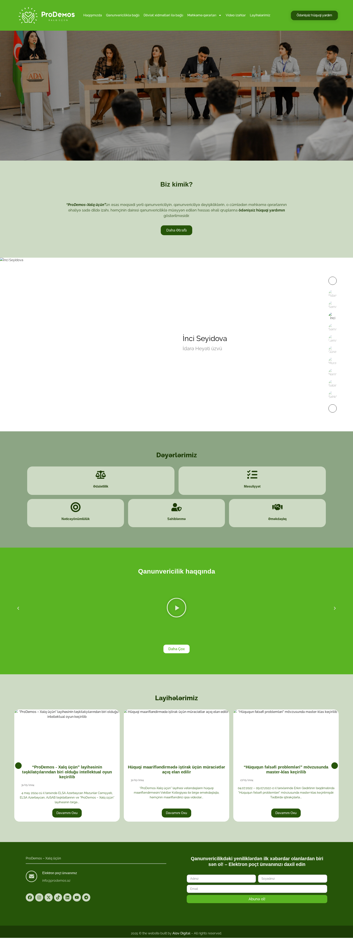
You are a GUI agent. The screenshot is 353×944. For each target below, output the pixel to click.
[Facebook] (30, 897)
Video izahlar (236, 15)
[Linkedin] (67, 897)
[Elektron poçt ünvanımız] (31, 876)
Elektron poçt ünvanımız (59, 873)
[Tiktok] (58, 897)
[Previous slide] (18, 765)
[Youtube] (77, 897)
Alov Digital (181, 933)
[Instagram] (39, 897)
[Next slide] (334, 765)
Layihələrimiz (260, 15)
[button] (18, 608)
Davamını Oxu (90, 813)
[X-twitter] (49, 897)
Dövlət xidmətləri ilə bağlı (163, 15)
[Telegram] (86, 897)
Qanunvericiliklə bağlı (123, 15)
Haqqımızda (92, 15)
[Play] (176, 608)
